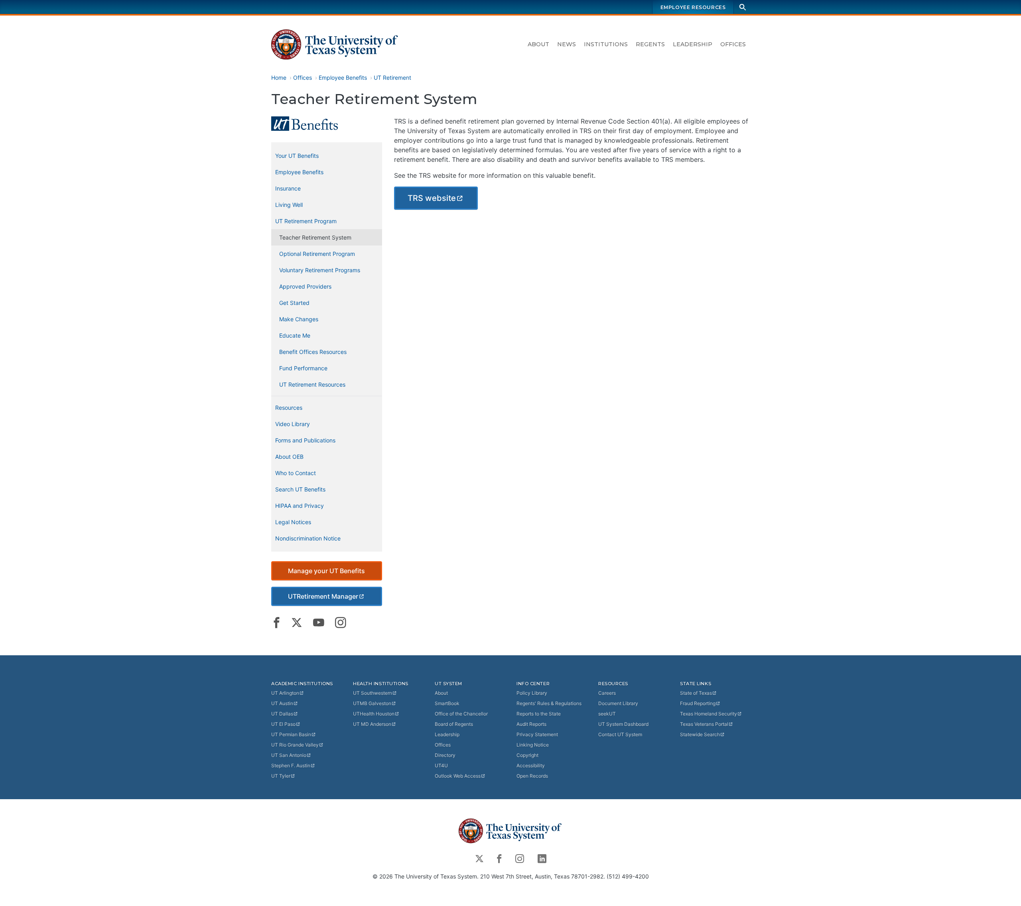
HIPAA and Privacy (299, 505)
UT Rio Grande (295, 745)
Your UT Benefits (297, 155)
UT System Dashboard (623, 724)
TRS (432, 198)
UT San (288, 755)
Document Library (618, 703)
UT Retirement (392, 77)
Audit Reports (531, 724)
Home (278, 77)
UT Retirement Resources (312, 384)
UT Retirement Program (306, 221)
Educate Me (294, 335)
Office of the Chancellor (461, 714)
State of (696, 693)
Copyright (527, 755)
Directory (445, 755)
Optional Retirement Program (317, 253)
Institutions (606, 44)
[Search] (742, 7)
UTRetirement (323, 596)
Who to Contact (295, 473)
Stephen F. (290, 765)
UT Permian (291, 734)
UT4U (441, 765)
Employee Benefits (343, 77)
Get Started (294, 302)
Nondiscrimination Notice (308, 538)
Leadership (692, 44)
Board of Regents (454, 724)
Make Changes (298, 319)
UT (285, 693)
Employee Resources (693, 7)
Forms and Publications (305, 440)
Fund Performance (303, 368)
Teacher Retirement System (315, 237)
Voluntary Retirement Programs (319, 270)
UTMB (372, 703)
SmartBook (447, 703)
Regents (650, 44)
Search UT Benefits (300, 489)
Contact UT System (620, 734)
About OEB (289, 456)
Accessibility (530, 765)
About (538, 44)
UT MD (372, 724)
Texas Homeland (708, 714)
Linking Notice (532, 745)
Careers (607, 693)
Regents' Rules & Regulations (548, 703)
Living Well (289, 204)
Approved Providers (305, 286)
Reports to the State (538, 714)
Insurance (288, 188)
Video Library (292, 424)
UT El (283, 724)
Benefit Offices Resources (313, 351)
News (566, 44)
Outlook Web (458, 776)
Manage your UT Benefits (326, 571)
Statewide (700, 734)
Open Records (532, 776)
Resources (288, 407)
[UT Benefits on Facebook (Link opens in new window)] (276, 622)
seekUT (607, 714)
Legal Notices (293, 522)
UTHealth (373, 714)
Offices (733, 44)
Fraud (697, 703)
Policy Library (531, 693)
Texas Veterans (704, 724)
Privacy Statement (537, 734)
